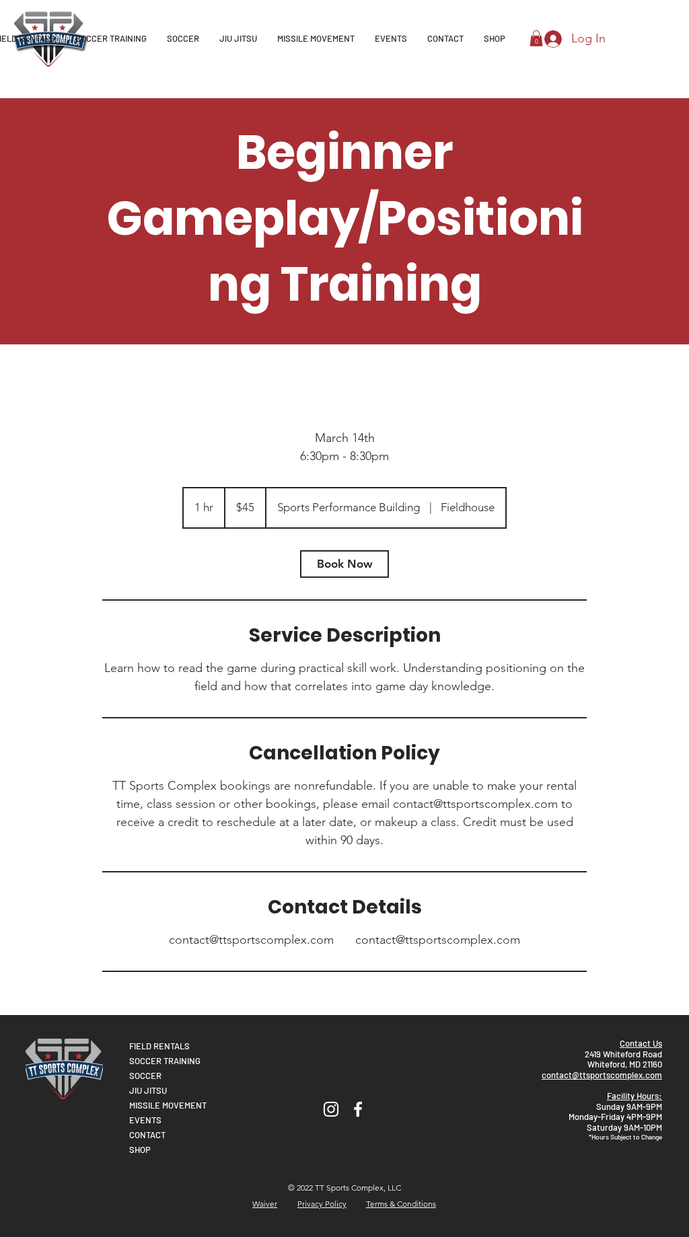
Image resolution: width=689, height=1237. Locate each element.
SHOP (140, 1149)
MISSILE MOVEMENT (168, 1105)
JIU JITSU (148, 1090)
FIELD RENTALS (159, 1046)
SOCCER (145, 1075)
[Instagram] (331, 1109)
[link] (344, 564)
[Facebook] (358, 1109)
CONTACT (147, 1134)
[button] (536, 38)
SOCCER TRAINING (165, 1060)
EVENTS (145, 1120)
